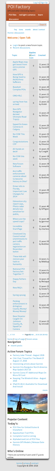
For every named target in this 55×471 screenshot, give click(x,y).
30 (38, 334)
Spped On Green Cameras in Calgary (20, 127)
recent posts (16, 345)
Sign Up (44, 2)
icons (21, 29)
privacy (26, 463)
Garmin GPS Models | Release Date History (28, 443)
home (10, 339)
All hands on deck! (18, 150)
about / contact (39, 29)
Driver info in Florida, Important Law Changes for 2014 (20, 191)
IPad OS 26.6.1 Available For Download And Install (30, 385)
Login (15, 45)
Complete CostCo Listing (24, 436)
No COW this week (18, 157)
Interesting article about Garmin (28, 363)
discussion (14, 19)
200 (43, 334)
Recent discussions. (21, 47)
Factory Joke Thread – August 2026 (28, 355)
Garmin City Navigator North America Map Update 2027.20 (30, 368)
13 (31, 334)
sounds (28, 29)
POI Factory (18, 7)
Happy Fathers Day (19, 280)
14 (33, 334)
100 (41, 334)
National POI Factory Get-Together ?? (19, 271)
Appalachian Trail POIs (23, 432)
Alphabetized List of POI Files (26, 439)
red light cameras (27, 14)
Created (42, 55)
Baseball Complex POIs (19, 88)
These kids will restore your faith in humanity (19, 260)
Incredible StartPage (17, 227)
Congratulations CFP (20, 142)
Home (10, 32)
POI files (12, 14)
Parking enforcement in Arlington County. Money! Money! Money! (20, 306)
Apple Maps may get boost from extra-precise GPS (20, 65)
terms (19, 463)
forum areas (32, 339)
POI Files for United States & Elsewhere (26, 428)
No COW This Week (19, 135)
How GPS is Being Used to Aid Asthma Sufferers (19, 78)
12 (29, 334)
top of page (19, 339)
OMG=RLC (17, 95)
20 (36, 334)
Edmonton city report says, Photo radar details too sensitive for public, (19, 207)
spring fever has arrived (20, 102)
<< (23, 334)
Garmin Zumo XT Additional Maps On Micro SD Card (29, 373)
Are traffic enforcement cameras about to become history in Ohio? (20, 176)
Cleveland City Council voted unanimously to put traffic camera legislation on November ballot (20, 242)
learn (40, 14)
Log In (36, 2)
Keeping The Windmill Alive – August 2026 (29, 379)
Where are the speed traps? (19, 220)
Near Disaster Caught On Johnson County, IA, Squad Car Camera (19, 322)
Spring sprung (19, 295)
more (45, 390)
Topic (14, 55)
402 (46, 334)
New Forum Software (18, 165)
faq (15, 29)
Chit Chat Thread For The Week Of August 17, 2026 (28, 359)
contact (35, 463)
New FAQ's (17, 287)
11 (27, 334)
